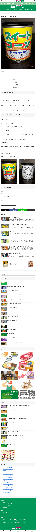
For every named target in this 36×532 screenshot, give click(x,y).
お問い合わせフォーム (7, 503)
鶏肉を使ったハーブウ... (8, 492)
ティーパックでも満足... (8, 467)
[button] (31, 210)
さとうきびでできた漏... (8, 475)
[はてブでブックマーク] (14, 356)
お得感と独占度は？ (15, 87)
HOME (4, 502)
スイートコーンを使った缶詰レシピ (18, 80)
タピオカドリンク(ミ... (7, 472)
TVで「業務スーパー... (7, 480)
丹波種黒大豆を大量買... (8, 490)
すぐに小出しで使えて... (8, 487)
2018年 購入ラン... (7, 470)
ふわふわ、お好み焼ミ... (8, 477)
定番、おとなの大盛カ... (8, 484)
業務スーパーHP (6, 512)
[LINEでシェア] (30, 356)
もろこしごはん (16, 85)
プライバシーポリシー (7, 505)
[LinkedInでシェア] (18, 359)
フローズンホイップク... (8, 469)
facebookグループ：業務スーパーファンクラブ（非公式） (15, 522)
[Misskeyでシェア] (30, 354)
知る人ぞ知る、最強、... (8, 489)
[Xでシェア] (6, 354)
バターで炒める (16, 84)
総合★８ (15, 205)
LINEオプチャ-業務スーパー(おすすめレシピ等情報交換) (14, 519)
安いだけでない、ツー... (8, 479)
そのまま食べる (16, 82)
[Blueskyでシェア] (22, 354)
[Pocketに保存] (22, 356)
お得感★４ (3, 205)
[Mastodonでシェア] (14, 354)
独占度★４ (10, 205)
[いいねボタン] (2, 71)
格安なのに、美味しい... (8, 485)
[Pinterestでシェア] (10, 359)
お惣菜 (7, 205)
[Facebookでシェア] (6, 356)
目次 (16, 76)
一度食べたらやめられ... (8, 474)
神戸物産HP (5, 513)
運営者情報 (5, 507)
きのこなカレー (6, 482)
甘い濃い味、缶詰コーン (16, 79)
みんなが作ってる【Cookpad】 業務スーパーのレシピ (14, 520)
